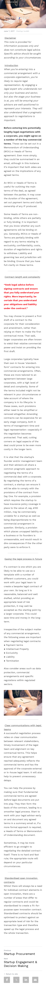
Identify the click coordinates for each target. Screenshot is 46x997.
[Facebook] (7, 980)
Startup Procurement (19, 954)
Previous (7, 950)
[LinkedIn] (26, 980)
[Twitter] (16, 980)
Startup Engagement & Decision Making (20, 964)
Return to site (12, 2)
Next (6, 959)
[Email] (35, 980)
